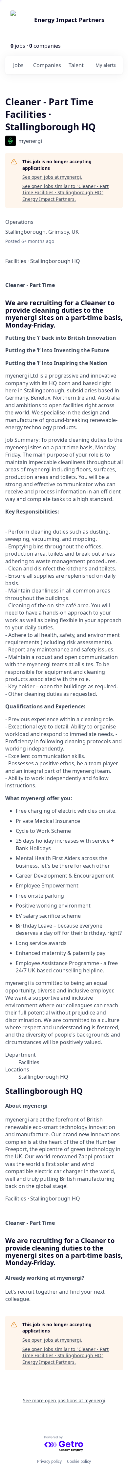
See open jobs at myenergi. (52, 177)
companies (47, 65)
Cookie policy (79, 1461)
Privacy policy (49, 1461)
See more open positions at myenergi (64, 1400)
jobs (18, 65)
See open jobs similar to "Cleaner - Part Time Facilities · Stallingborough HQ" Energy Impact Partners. (65, 192)
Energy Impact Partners (69, 20)
